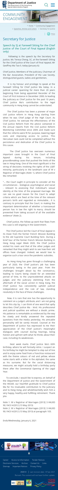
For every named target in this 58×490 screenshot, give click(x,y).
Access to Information (20, 460)
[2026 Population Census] (16, 449)
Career (5, 460)
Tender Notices (38, 460)
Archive (25, 463)
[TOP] (54, 435)
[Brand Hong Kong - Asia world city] (44, 483)
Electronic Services (11, 463)
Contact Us (35, 463)
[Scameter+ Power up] (42, 449)
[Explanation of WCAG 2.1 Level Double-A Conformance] (17, 483)
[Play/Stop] (29, 453)
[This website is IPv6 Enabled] (29, 483)
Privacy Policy (35, 466)
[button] (3, 446)
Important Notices (20, 466)
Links (44, 463)
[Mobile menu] (53, 5)
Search (46, 5)
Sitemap (6, 466)
